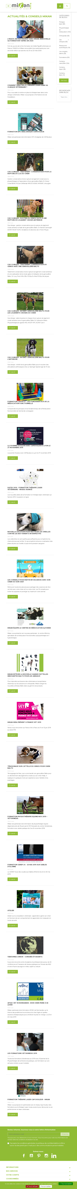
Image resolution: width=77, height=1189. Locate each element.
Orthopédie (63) (64, 36)
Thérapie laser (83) (62, 23)
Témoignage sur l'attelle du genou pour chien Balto (29, 767)
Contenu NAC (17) (62, 74)
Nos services (12, 1171)
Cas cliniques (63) (63, 41)
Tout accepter (66, 1184)
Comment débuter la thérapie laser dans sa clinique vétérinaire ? (28, 86)
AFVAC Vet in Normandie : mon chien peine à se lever (28, 1004)
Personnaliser (46, 1186)
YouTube (31, 1156)
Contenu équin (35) (62, 68)
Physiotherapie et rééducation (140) (64, 30)
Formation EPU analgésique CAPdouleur (26, 132)
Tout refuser (33, 1186)
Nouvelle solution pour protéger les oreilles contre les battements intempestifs (29, 533)
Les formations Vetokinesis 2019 (22, 1053)
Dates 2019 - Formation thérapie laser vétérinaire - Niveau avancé (25, 488)
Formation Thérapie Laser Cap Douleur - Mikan (29, 1099)
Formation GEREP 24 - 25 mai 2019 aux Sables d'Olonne (27, 865)
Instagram (46, 1156)
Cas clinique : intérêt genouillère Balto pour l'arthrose (28, 358)
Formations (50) (64, 57)
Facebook (24, 1156)
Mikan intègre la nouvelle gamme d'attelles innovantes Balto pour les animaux (28, 675)
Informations (12, 1167)
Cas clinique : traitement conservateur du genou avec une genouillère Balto (27, 265)
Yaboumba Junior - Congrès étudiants (25, 957)
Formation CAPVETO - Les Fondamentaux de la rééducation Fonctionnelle (28, 402)
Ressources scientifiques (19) (64, 46)
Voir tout (64, 80)
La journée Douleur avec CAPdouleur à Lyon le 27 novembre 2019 (29, 446)
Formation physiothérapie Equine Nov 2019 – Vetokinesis (27, 817)
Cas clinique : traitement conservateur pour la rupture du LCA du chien (29, 172)
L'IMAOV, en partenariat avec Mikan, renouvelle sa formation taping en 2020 (29, 40)
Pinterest (39, 1156)
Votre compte (12, 1175)
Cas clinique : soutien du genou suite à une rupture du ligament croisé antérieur (27, 219)
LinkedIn (54, 1156)
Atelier (11, 910)
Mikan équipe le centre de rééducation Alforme (29, 628)
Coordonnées (12, 1179)
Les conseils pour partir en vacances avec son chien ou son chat (29, 581)
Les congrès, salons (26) (63, 52)
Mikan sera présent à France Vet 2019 (24, 722)
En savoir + (13, 56)
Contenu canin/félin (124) (64, 62)
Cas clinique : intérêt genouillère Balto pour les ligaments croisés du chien (28, 312)
